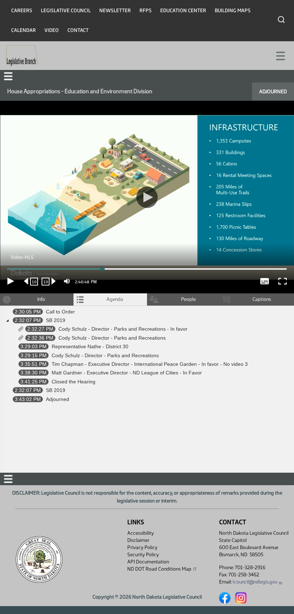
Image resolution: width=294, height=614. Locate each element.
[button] (147, 307)
